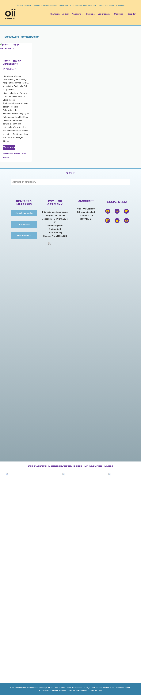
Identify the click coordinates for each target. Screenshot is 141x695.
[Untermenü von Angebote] (82, 13)
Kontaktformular (24, 213)
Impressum (24, 224)
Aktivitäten (8, 153)
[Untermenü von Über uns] (124, 13)
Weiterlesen (9, 148)
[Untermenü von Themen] (94, 13)
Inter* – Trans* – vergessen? (13, 62)
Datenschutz (24, 235)
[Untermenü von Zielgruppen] (110, 13)
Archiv (17, 153)
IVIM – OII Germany (55, 202)
